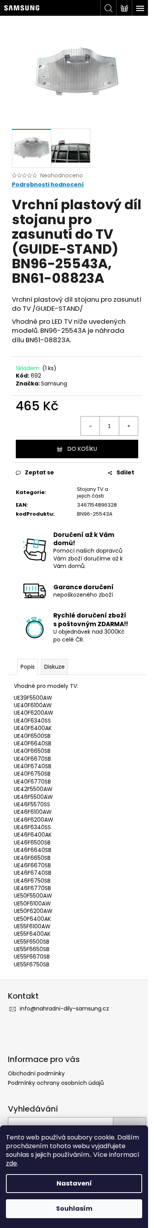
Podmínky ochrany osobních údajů (56, 1083)
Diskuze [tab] (54, 667)
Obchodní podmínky (36, 1073)
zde (11, 1163)
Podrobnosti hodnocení (48, 184)
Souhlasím (74, 1208)
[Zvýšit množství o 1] (128, 426)
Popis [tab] (28, 667)
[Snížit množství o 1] (90, 426)
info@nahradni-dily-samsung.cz (64, 1008)
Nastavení (74, 1183)
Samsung (54, 383)
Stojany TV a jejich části (92, 492)
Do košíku (82, 449)
